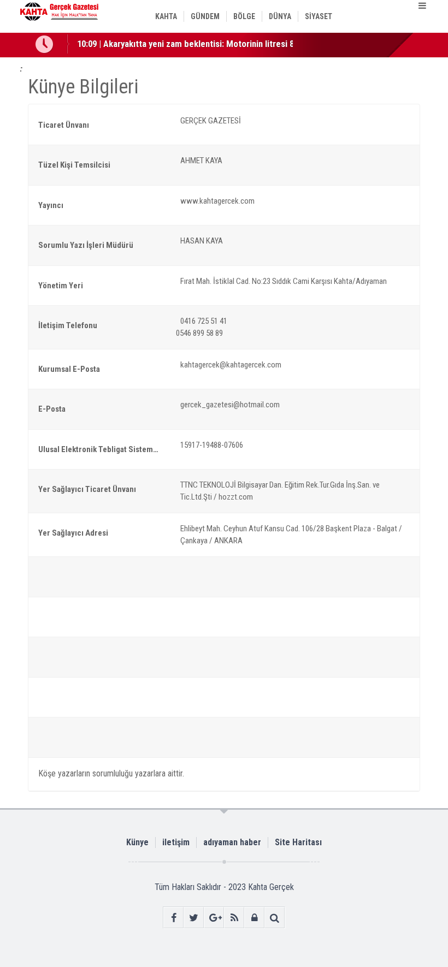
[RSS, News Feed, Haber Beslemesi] (234, 917)
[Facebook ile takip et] (173, 917)
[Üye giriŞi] (254, 917)
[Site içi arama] (274, 917)
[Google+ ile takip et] (214, 917)
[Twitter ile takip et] (194, 917)
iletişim (176, 842)
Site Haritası (298, 842)
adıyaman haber (232, 842)
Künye (137, 842)
